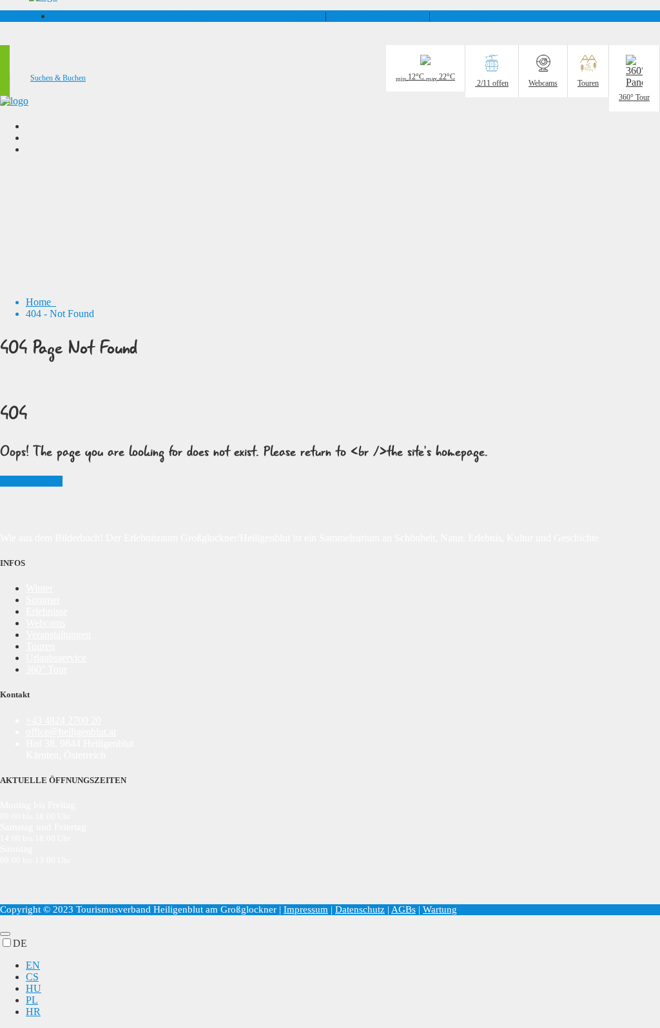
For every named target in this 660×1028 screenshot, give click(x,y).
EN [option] (33, 965)
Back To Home (31, 481)
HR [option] (33, 1011)
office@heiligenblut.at (71, 731)
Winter (39, 588)
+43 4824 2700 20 (246, 15)
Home (41, 301)
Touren (40, 646)
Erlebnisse (47, 611)
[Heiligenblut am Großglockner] (14, 100)
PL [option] (32, 999)
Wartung (440, 909)
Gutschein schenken (474, 15)
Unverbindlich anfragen (377, 15)
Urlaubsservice (56, 657)
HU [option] (33, 988)
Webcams (45, 622)
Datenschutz (360, 909)
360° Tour (46, 669)
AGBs (403, 909)
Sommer (43, 599)
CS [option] (32, 976)
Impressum (306, 909)
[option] (343, 965)
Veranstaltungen (58, 634)
